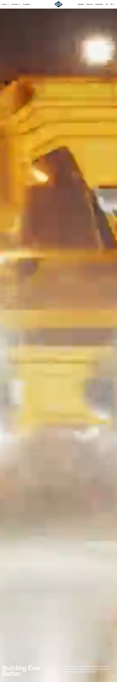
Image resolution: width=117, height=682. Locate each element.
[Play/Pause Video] (114, 676)
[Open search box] (107, 4)
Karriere (90, 4)
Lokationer (99, 4)
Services (15, 4)
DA (112, 4)
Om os (4, 4)
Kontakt (81, 4)
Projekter (26, 4)
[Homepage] (58, 4)
